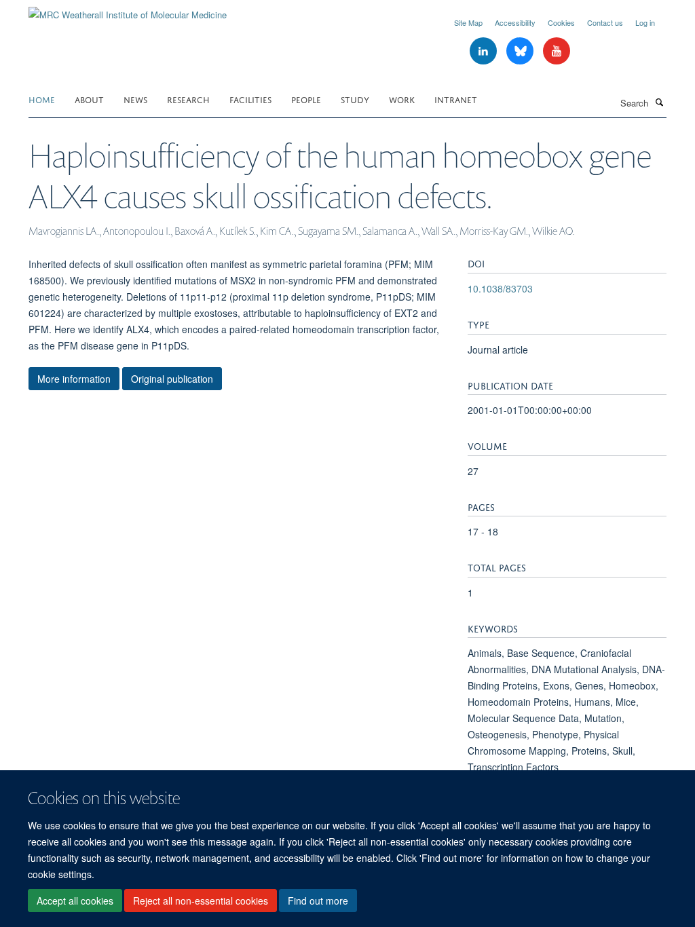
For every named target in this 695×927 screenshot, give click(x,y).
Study (355, 98)
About (89, 98)
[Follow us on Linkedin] (485, 51)
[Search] (659, 101)
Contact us (605, 22)
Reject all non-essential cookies (200, 900)
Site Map (468, 22)
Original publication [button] (172, 378)
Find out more (318, 900)
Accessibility (515, 22)
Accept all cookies (75, 900)
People (306, 98)
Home (42, 98)
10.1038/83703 (500, 288)
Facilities (250, 98)
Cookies (561, 22)
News (135, 98)
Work (402, 98)
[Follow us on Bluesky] (521, 51)
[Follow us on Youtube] (556, 51)
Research (188, 98)
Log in (645, 22)
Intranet (455, 98)
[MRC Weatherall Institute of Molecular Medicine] (128, 9)
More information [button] (74, 378)
